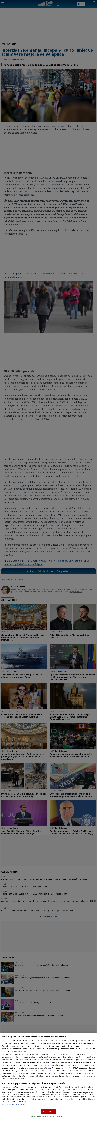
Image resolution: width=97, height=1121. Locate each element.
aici (49, 1068)
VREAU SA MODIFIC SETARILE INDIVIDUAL (48, 1116)
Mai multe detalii (18, 1051)
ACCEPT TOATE (49, 1111)
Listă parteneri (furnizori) (13, 1104)
